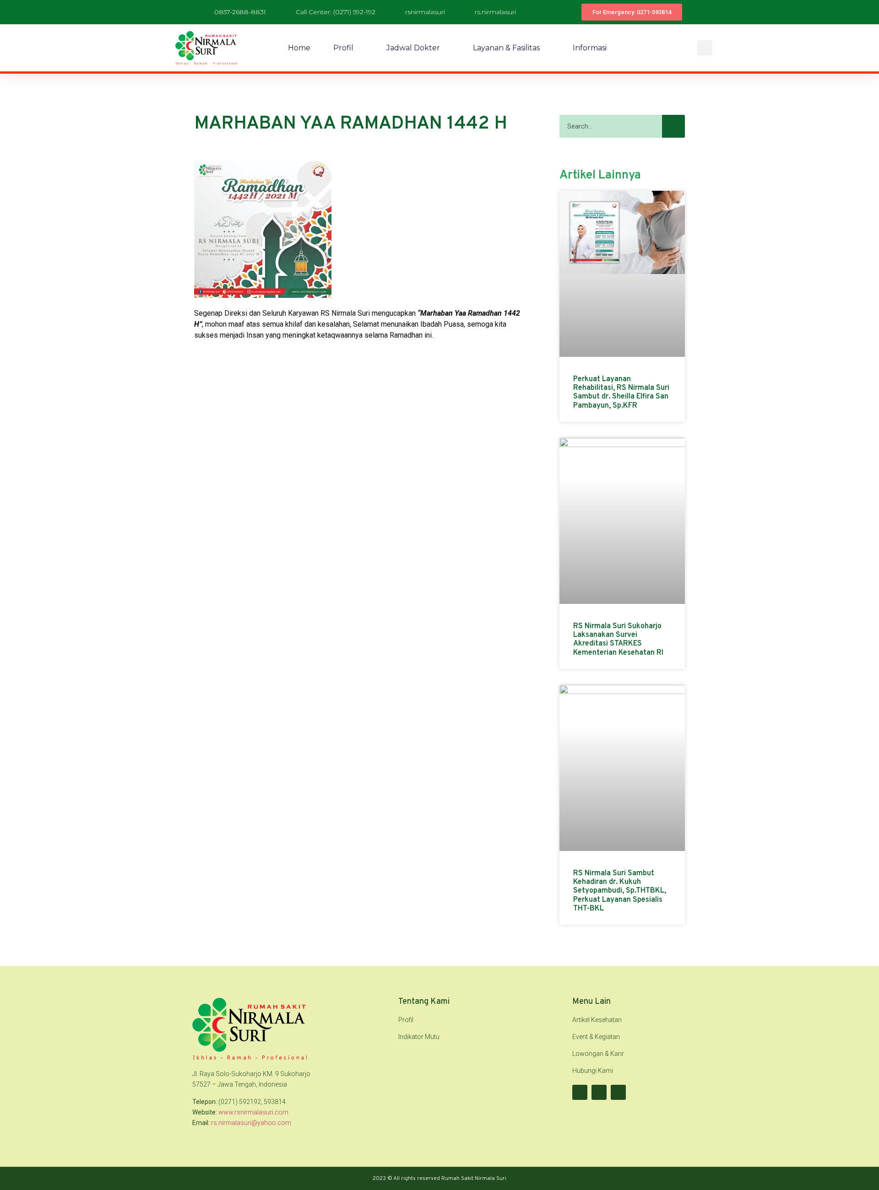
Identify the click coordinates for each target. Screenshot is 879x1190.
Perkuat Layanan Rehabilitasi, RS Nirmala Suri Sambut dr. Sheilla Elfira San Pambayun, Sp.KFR (621, 392)
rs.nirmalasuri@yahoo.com (251, 1122)
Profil (343, 47)
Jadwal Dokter (413, 47)
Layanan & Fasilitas (506, 47)
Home (299, 47)
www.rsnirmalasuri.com (253, 1112)
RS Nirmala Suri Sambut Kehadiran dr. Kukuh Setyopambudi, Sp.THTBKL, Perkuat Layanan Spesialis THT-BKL (619, 891)
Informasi (590, 47)
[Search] (673, 126)
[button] (704, 47)
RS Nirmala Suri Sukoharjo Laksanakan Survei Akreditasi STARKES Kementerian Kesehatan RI (618, 639)
